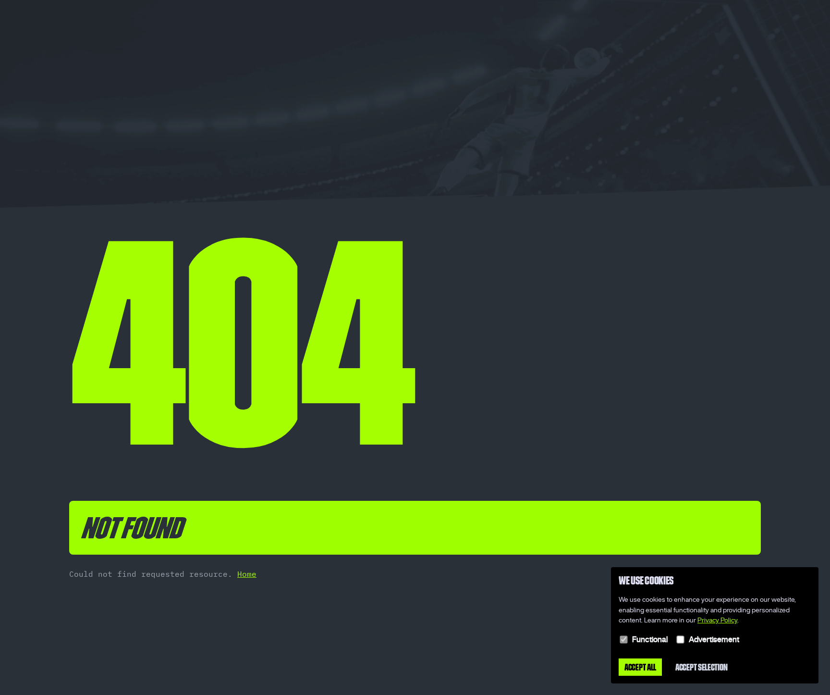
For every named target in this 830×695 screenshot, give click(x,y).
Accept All (640, 667)
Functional (650, 639)
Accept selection (701, 667)
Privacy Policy (717, 620)
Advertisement (714, 639)
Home (246, 574)
